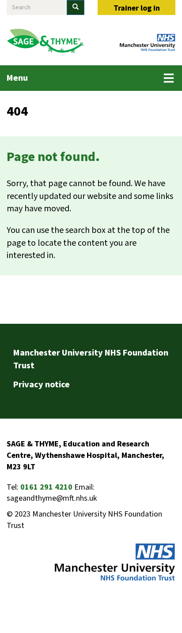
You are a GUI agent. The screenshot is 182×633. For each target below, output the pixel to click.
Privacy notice (41, 384)
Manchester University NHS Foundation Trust (90, 359)
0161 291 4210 (46, 487)
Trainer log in (137, 8)
